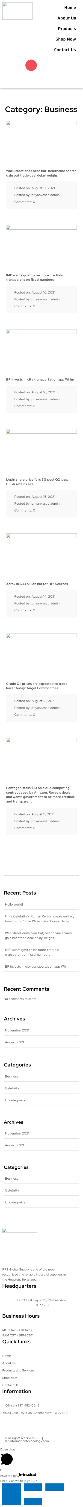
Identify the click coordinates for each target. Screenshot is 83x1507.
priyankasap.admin (45, 195)
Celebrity (12, 1088)
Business (11, 1076)
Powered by (9, 1476)
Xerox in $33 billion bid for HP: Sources (37, 584)
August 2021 (14, 1042)
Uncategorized (16, 1100)
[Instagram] (31, 65)
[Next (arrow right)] (33, 1501)
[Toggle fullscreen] (33, 1487)
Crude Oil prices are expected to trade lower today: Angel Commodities (36, 686)
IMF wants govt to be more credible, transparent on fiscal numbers (35, 277)
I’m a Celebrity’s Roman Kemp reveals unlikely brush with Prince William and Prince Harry (39, 918)
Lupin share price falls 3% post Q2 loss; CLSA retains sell (37, 482)
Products (67, 28)
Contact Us (65, 49)
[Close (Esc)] (11, 1494)
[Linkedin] (23, 78)
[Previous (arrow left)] (11, 1501)
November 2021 (17, 1030)
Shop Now (66, 39)
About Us (66, 18)
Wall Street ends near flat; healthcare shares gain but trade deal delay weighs (41, 173)
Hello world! (14, 905)
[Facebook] (15, 65)
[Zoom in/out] (11, 1487)
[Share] (54, 1487)
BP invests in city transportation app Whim (40, 380)
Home (70, 7)
